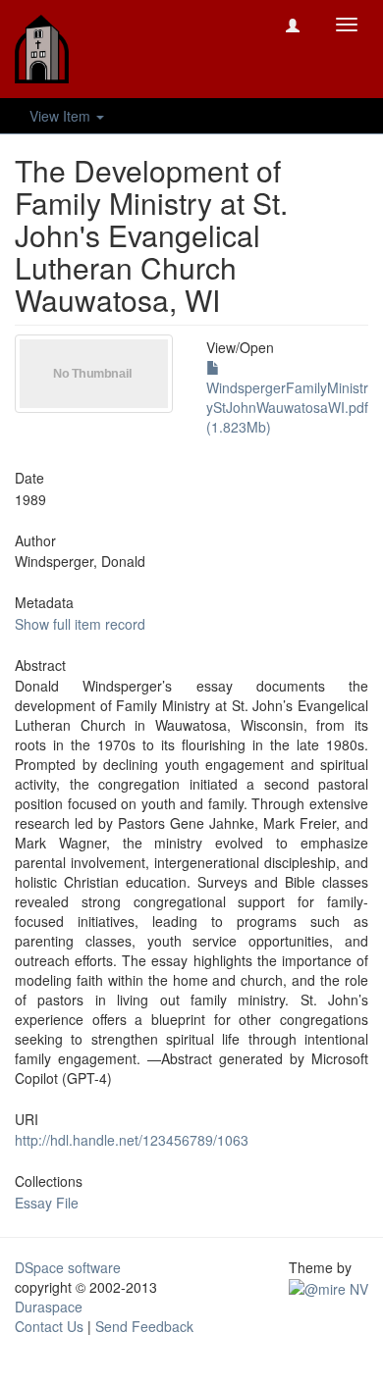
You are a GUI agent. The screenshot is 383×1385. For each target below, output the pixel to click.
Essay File (47, 1202)
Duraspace (48, 1306)
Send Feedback (144, 1326)
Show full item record (80, 624)
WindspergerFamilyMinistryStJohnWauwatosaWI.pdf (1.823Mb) (287, 407)
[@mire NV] (328, 1287)
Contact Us (49, 1326)
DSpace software (68, 1267)
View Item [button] (61, 116)
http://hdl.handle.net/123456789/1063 (131, 1140)
